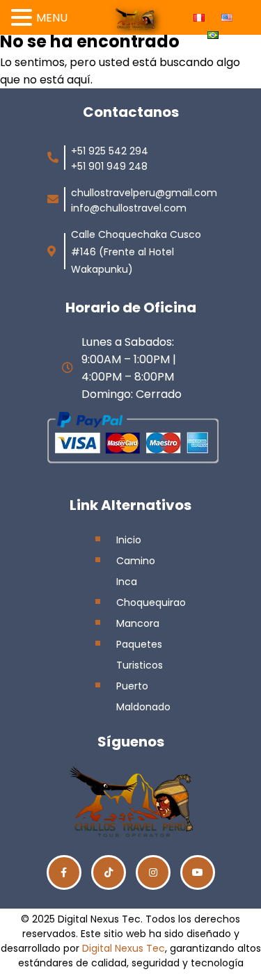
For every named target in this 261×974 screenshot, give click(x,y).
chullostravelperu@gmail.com (144, 193)
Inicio (128, 540)
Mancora (137, 623)
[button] (23, 15)
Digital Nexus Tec (123, 948)
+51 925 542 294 (109, 151)
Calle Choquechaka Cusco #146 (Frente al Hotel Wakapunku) (136, 251)
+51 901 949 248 (109, 166)
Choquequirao (151, 602)
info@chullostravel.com (129, 208)
